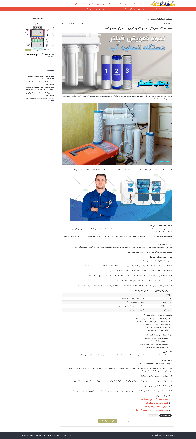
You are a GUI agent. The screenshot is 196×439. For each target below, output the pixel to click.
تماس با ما (30, 435)
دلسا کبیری (51, 93)
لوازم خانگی (137, 9)
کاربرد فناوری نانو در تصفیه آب (157, 403)
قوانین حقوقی (93, 9)
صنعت (84, 4)
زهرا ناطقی (51, 82)
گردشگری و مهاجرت (154, 9)
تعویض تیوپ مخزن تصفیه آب (156, 406)
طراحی (127, 4)
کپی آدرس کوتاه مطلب (107, 421)
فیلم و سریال (102, 9)
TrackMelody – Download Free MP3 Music (47, 435)
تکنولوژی (144, 9)
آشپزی (124, 9)
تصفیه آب (153, 415)
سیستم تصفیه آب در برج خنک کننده (154, 399)
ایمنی (104, 4)
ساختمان (91, 4)
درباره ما (24, 435)
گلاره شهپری (51, 98)
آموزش (130, 9)
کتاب (86, 9)
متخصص (119, 4)
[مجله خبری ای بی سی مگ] (162, 3)
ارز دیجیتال (117, 9)
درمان (133, 4)
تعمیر (139, 4)
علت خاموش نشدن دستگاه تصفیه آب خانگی (151, 410)
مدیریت (111, 4)
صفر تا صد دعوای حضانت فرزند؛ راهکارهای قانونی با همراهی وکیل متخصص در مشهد (40, 88)
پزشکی (110, 9)
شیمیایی (77, 4)
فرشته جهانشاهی (49, 87)
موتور (98, 4)
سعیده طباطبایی (50, 76)
